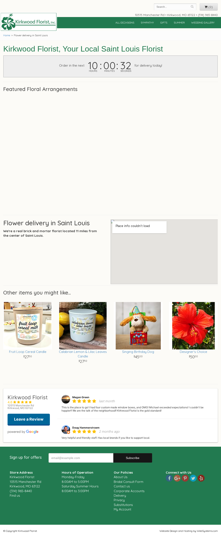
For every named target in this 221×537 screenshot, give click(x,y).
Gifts (163, 22)
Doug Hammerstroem (85, 427)
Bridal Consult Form (128, 482)
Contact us (122, 486)
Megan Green (80, 397)
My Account (122, 509)
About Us (121, 477)
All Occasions (124, 22)
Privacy (119, 500)
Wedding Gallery (203, 22)
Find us (15, 495)
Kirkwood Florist (28, 22)
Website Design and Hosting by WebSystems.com (188, 530)
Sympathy (147, 22)
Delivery (120, 495)
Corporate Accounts (129, 491)
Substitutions (123, 505)
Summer (179, 22)
